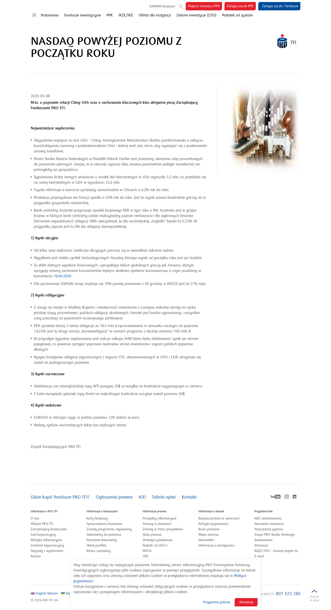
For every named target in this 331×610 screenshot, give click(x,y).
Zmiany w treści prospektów (165, 529)
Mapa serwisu (208, 535)
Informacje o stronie (211, 511)
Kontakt (189, 497)
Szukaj (179, 4)
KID (142, 497)
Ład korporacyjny (43, 535)
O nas (35, 518)
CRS (145, 556)
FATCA (147, 551)
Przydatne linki (263, 511)
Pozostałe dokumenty (101, 540)
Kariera (36, 556)
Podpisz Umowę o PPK (205, 7)
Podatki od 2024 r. (161, 545)
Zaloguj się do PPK (241, 7)
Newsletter (206, 540)
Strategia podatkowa (157, 540)
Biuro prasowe (208, 529)
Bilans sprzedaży (98, 551)
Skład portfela (102, 545)
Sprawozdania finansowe (104, 524)
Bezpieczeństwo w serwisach (219, 518)
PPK (110, 15)
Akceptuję (246, 602)
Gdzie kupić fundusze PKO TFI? (60, 497)
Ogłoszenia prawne (114, 497)
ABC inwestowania (267, 518)
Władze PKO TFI (42, 524)
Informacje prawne (154, 511)
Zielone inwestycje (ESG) (196, 15)
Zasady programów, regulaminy (109, 529)
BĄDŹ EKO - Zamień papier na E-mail (276, 553)
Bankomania (269, 540)
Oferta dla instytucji (155, 15)
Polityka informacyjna (46, 540)
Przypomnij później (216, 602)
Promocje (261, 545)
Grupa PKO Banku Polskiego (277, 534)
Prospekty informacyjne (159, 518)
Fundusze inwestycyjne (82, 15)
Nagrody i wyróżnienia (47, 551)
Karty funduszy (97, 518)
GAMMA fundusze (162, 6)
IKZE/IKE (125, 15)
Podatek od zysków (237, 15)
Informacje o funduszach (102, 511)
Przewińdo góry (314, 598)
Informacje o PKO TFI (44, 511)
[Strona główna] (34, 16)
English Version (46, 593)
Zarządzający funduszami (49, 529)
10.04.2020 (62, 276)
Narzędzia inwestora (269, 524)
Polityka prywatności (213, 524)
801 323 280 (288, 593)
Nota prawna (152, 535)
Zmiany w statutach (163, 524)
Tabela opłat (164, 497)
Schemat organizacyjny (47, 545)
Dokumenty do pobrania (103, 535)
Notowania (50, 15)
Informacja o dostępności (216, 545)
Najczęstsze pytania (268, 529)
